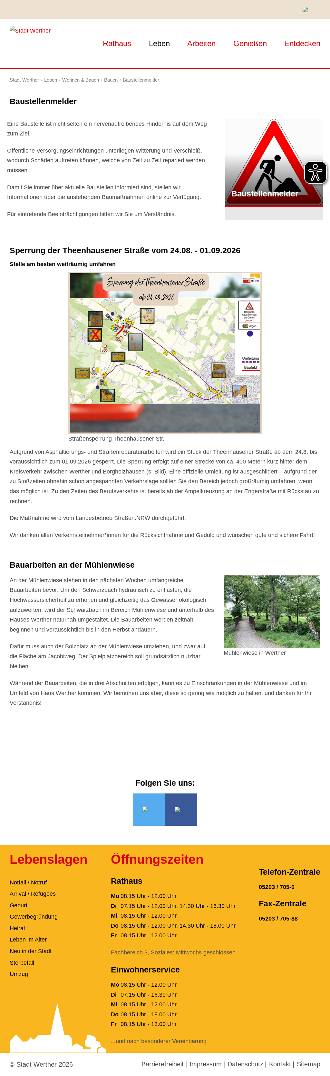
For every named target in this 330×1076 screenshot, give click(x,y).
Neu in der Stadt (31, 951)
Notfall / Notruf (28, 882)
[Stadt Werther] (30, 30)
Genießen (250, 43)
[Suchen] (307, 9)
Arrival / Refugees (33, 894)
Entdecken (302, 43)
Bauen (111, 80)
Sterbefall (22, 963)
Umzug (19, 974)
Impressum (205, 1064)
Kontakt (280, 1064)
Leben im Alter (28, 939)
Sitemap (308, 1064)
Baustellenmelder (141, 80)
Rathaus (117, 43)
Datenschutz (245, 1064)
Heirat (17, 928)
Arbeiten (201, 43)
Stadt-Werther (24, 80)
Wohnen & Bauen (80, 80)
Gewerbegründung (34, 916)
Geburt (18, 905)
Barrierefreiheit (162, 1064)
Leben (159, 43)
